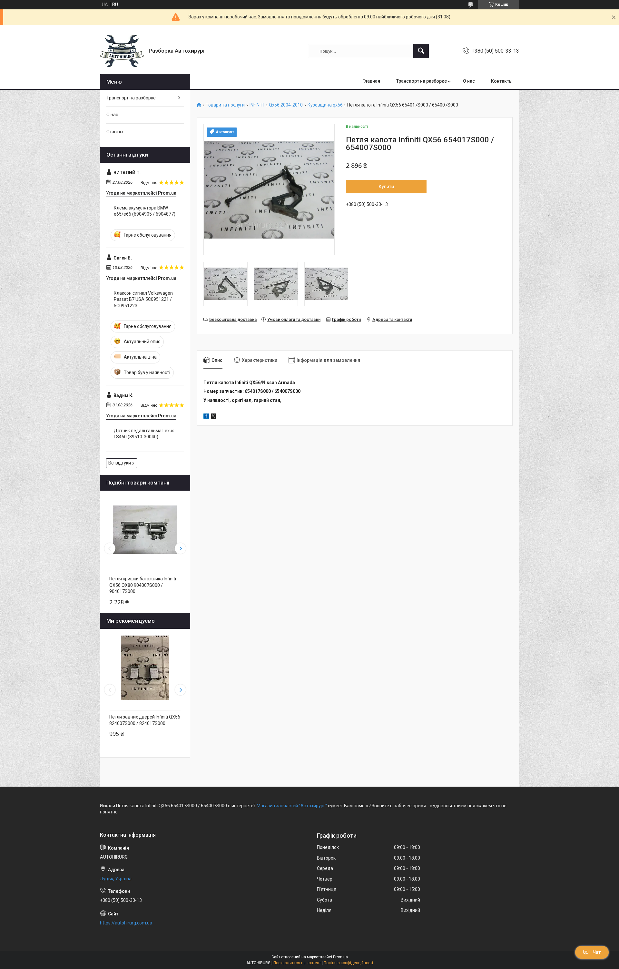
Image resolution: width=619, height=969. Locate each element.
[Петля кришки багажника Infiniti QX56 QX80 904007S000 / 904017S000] (145, 530)
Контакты (502, 81)
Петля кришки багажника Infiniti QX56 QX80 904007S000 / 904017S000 (142, 585)
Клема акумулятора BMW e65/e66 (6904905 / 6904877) (144, 211)
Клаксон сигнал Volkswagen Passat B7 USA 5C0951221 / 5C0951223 (143, 299)
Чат (597, 952)
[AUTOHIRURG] (122, 51)
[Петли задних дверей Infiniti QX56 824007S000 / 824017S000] (145, 668)
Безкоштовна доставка (233, 319)
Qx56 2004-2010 (286, 105)
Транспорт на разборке (421, 81)
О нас (469, 81)
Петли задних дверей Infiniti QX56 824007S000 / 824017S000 (144, 720)
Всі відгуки (119, 462)
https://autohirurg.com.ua (126, 922)
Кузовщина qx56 (325, 105)
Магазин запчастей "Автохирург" (292, 805)
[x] (213, 417)
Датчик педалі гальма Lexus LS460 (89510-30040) (144, 434)
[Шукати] (421, 51)
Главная (371, 81)
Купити (386, 186)
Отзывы (114, 131)
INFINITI (257, 105)
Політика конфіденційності (348, 963)
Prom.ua (340, 957)
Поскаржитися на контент (297, 963)
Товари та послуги (225, 105)
